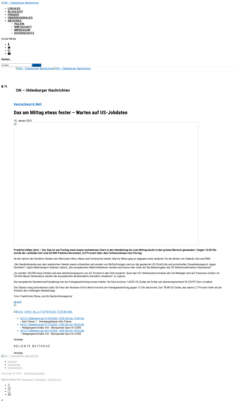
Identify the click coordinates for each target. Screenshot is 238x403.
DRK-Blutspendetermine (49, 311)
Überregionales (20, 17)
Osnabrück (27, 379)
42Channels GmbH (34, 373)
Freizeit (13, 14)
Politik (19, 23)
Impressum (22, 30)
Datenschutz (24, 33)
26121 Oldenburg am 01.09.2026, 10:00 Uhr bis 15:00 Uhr (52, 318)
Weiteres (15, 20)
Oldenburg (40, 379)
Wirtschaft (23, 27)
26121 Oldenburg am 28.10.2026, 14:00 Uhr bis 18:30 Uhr (52, 330)
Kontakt (12, 361)
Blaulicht (15, 11)
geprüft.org (54, 379)
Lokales (14, 8)
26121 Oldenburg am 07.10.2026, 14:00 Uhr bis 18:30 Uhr (52, 324)
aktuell (18, 301)
